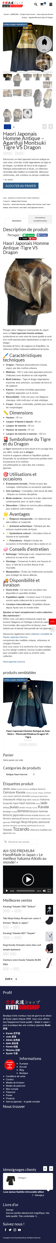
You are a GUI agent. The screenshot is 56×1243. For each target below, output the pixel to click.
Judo (8, 1036)
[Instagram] (15, 1229)
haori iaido (23, 207)
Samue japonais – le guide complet (23, 1101)
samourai (44, 822)
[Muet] (44, 890)
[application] (28, 879)
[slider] (26, 891)
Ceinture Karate (14, 792)
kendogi (14, 811)
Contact (10, 1079)
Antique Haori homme (19, 201)
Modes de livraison (15, 1082)
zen (14, 833)
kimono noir (44, 815)
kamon (34, 807)
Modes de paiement (15, 1085)
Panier (9, 1095)
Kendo (9, 1046)
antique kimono (38, 788)
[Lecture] (6, 890)
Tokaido (7, 829)
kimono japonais (13, 815)
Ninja (24, 822)
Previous (5, 714)
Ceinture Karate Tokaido (34, 793)
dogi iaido (27, 799)
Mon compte (12, 1088)
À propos (23, 1063)
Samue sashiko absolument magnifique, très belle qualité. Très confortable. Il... (27, 1214)
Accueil (23, 1066)
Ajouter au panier (21, 185)
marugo (15, 822)
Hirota (38, 803)
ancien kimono (23, 789)
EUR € (8, 979)
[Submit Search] (5, 841)
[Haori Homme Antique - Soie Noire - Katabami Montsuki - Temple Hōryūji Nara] (44, 126)
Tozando (21, 829)
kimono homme (38, 811)
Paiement (10, 1092)
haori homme (14, 207)
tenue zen (41, 825)
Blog (21, 1069)
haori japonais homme (35, 207)
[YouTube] (19, 1229)
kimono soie (28, 818)
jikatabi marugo (25, 807)
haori (44, 204)
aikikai (13, 788)
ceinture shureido (22, 796)
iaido (43, 802)
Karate (43, 806)
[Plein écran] (49, 890)
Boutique (23, 1073)
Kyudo (9, 1053)
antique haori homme (33, 204)
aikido (6, 789)
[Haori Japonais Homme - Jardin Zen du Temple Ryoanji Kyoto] (50, 126)
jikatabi (14, 807)
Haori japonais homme (14, 661)
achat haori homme (18, 204)
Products (10, 1098)
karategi (7, 811)
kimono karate (31, 815)
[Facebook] (5, 1229)
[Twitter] (10, 1229)
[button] (28, 880)
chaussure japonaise (39, 796)
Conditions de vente (15, 1076)
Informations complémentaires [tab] (40, 219)
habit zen (36, 799)
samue (6, 825)
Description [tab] (16, 221)
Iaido (8, 1043)
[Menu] (51, 4)
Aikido (9, 1040)
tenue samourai (28, 825)
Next (50, 714)
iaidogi (6, 807)
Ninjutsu (33, 822)
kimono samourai (12, 818)
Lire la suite (32, 1177)
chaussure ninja (12, 799)
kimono (23, 810)
